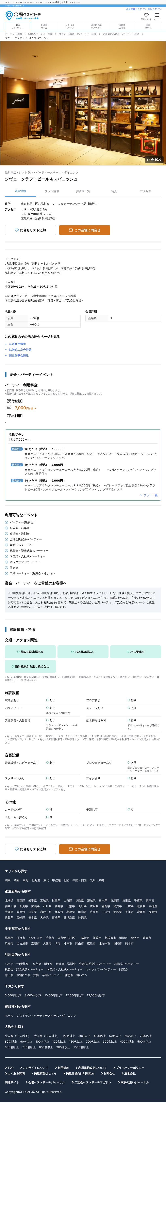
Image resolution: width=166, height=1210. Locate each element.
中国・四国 (79, 880)
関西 (16, 880)
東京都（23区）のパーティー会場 (77, 33)
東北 (46, 880)
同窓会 (123, 969)
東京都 (150, 900)
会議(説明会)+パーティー (95, 963)
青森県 (21, 900)
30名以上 (84, 1036)
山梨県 (70, 906)
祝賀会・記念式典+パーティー (24, 969)
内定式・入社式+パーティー (65, 969)
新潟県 (23, 906)
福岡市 (117, 943)
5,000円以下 (13, 995)
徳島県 (117, 911)
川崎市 (97, 937)
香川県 (129, 911)
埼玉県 (126, 900)
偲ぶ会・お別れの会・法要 (22, 975)
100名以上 (42, 1041)
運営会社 (130, 1073)
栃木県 (103, 900)
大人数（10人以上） (47, 1036)
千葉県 (138, 900)
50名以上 (115, 1036)
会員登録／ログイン (136, 9)
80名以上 (11, 1041)
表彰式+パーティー (126, 963)
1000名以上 (81, 1047)
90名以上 (26, 1041)
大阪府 (9, 911)
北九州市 (104, 943)
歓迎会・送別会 (66, 963)
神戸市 (68, 943)
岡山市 (79, 943)
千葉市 (50, 937)
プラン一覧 (151, 495)
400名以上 (127, 1041)
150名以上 (76, 1041)
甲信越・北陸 (60, 880)
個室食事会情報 (19, 355)
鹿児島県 (69, 917)
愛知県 (117, 906)
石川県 (47, 906)
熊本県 (32, 917)
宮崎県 (56, 917)
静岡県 (106, 906)
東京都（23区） (67, 937)
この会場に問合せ (87, 230)
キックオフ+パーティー (101, 969)
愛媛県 (141, 911)
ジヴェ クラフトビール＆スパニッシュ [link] (27, 38)
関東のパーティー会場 (40, 33)
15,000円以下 (96, 995)
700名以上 (29, 1047)
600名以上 (12, 1047)
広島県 (94, 911)
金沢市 (135, 937)
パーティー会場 (13, 33)
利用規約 (63, 1067)
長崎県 (21, 917)
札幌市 (9, 937)
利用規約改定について (92, 1067)
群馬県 (115, 900)
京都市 (35, 943)
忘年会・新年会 (43, 963)
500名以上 (144, 1041)
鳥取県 (59, 911)
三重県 (129, 906)
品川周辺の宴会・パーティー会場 (121, 33)
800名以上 (46, 1047)
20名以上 (69, 1036)
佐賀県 (9, 917)
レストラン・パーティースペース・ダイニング (46, 1015)
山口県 (106, 911)
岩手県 (32, 900)
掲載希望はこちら (45, 1073)
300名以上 (110, 1041)
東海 (25, 880)
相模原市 (110, 937)
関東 (8, 880)
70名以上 (146, 1036)
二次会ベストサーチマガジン (92, 1082)
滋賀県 (141, 906)
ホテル (9, 1015)
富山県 (35, 906)
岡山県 (82, 911)
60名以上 (131, 1036)
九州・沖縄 (97, 880)
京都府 (153, 906)
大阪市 (47, 943)
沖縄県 (82, 917)
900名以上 (63, 1047)
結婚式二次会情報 (20, 349)
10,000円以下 (54, 995)
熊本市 (129, 943)
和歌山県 (45, 911)
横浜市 (85, 937)
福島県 (79, 900)
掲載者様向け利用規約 (80, 1073)
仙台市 (21, 937)
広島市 (91, 943)
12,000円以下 (75, 995)
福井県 (59, 906)
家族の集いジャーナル (135, 1082)
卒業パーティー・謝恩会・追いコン (64, 975)
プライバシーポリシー (130, 1067)
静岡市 (147, 937)
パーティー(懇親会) (17, 963)
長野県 (82, 906)
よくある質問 (16, 1073)
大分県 (44, 917)
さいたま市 (35, 937)
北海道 (36, 880)
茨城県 (91, 900)
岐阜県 (94, 906)
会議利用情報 (17, 344)
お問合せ (109, 1073)
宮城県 (44, 900)
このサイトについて (35, 1067)
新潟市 (123, 937)
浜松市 (9, 943)
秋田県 (56, 900)
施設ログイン (154, 9)
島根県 (70, 911)
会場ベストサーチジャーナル (46, 1082)
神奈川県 (10, 906)
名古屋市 (22, 943)
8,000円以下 (33, 995)
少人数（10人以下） (18, 1036)
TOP (11, 1067)
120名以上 (59, 1041)
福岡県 (153, 911)
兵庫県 (21, 911)
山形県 (68, 900)
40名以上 (100, 1036)
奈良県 (32, 911)
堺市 (57, 943)
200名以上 (93, 1041)
